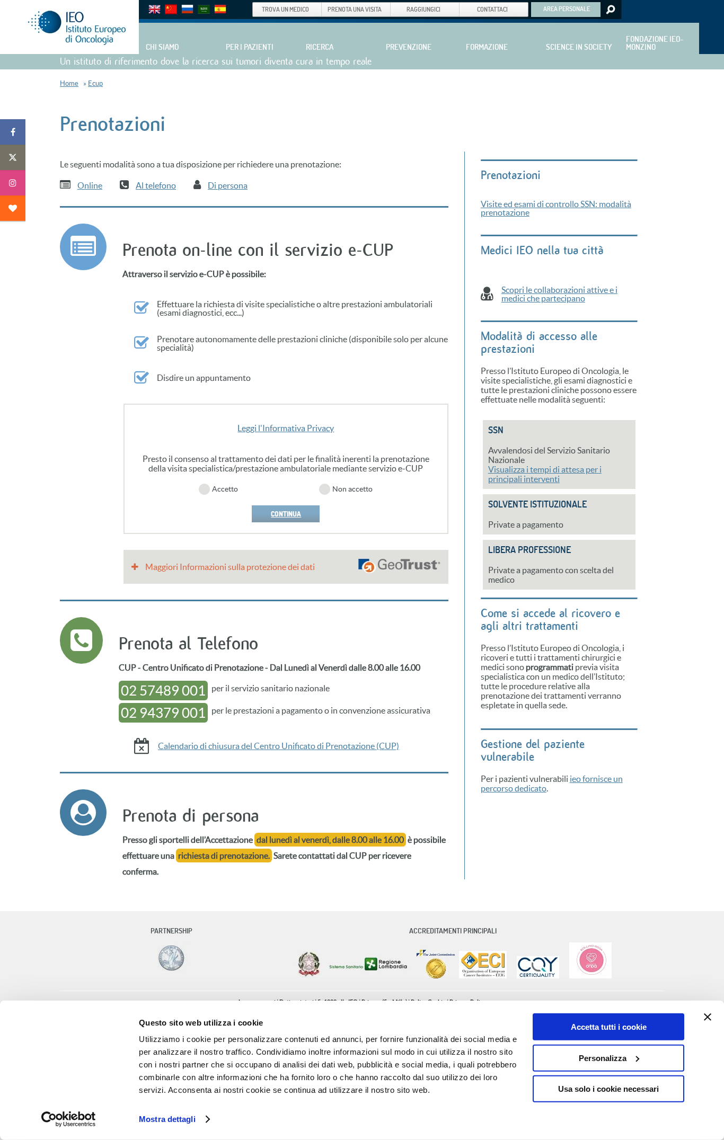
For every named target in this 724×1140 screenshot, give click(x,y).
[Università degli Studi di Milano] (170, 970)
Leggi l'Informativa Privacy (285, 428)
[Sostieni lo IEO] (12, 208)
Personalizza (602, 1057)
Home (69, 83)
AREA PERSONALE (566, 8)
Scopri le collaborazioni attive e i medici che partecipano (559, 294)
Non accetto (352, 489)
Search (610, 9)
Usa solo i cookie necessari (608, 1088)
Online (89, 185)
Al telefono (156, 185)
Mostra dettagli (167, 1119)
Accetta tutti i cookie (609, 1026)
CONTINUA (286, 514)
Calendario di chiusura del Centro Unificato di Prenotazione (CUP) (278, 746)
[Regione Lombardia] (369, 976)
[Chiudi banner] (707, 1017)
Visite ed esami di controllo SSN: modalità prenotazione (556, 208)
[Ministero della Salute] (309, 976)
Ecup (95, 83)
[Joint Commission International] (435, 976)
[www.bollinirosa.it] (586, 976)
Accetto (225, 489)
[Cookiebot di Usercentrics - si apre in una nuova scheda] (68, 1119)
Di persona (228, 185)
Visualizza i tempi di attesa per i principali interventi (545, 474)
